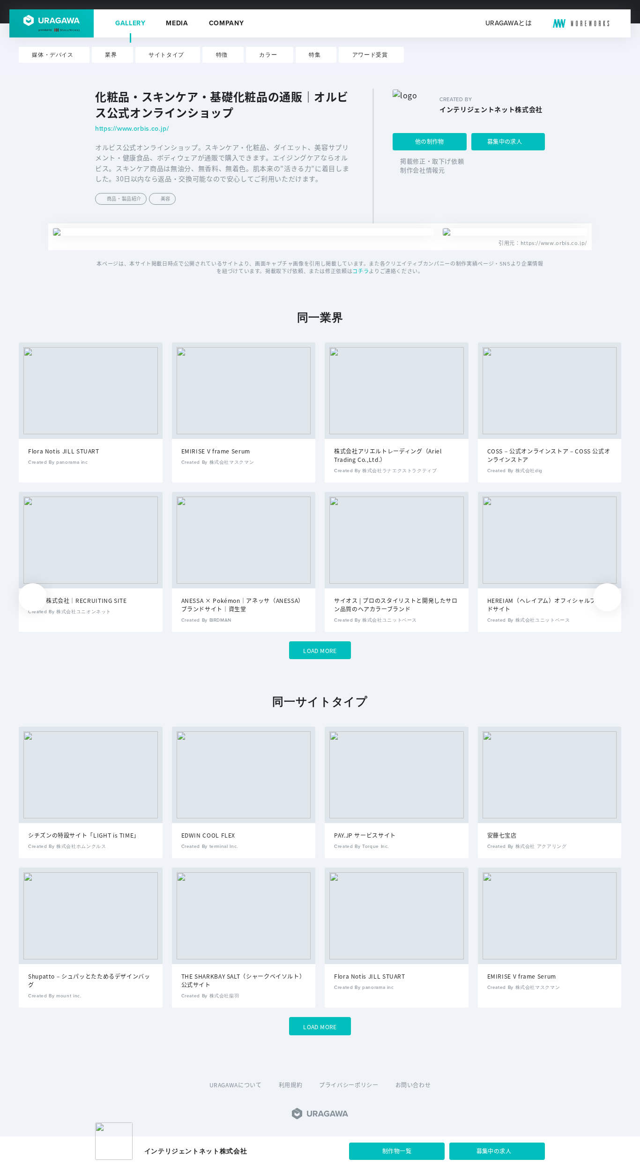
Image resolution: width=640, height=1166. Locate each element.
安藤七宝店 (502, 835)
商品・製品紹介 (124, 198)
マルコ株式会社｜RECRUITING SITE (77, 600)
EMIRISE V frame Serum (215, 451)
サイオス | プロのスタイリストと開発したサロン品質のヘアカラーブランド (396, 604)
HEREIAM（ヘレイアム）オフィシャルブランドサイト (547, 604)
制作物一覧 (396, 1151)
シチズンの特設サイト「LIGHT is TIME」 (84, 835)
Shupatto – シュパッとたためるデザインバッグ (89, 980)
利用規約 (291, 1085)
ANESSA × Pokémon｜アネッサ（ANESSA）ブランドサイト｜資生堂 (243, 604)
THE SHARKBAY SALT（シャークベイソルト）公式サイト (243, 980)
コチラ (360, 271)
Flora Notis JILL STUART (63, 451)
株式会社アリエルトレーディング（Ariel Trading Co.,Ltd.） (387, 455)
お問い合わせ (413, 1085)
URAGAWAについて (235, 1085)
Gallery (130, 23)
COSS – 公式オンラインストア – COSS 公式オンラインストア (548, 455)
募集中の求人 (504, 141)
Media (177, 23)
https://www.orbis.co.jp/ (132, 129)
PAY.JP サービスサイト (365, 835)
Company (226, 23)
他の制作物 (429, 141)
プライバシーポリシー (348, 1085)
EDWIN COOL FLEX (208, 835)
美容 (166, 198)
